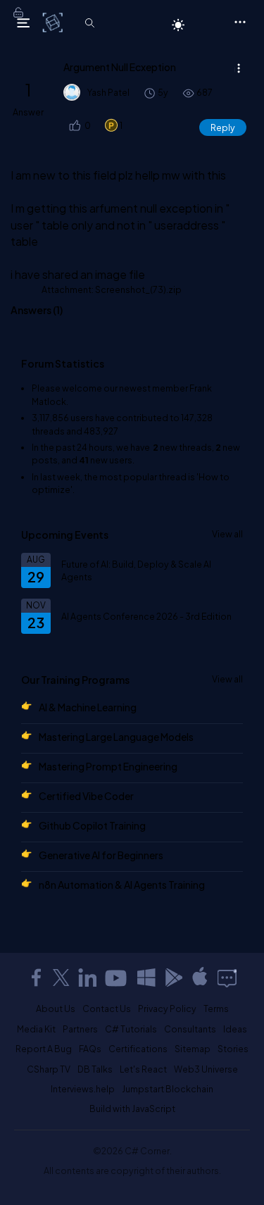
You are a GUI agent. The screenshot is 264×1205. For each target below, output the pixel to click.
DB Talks (95, 1069)
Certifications (138, 1048)
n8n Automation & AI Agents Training (122, 884)
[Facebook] (35, 977)
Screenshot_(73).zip (138, 289)
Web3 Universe (206, 1069)
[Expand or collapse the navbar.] (23, 22)
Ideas (235, 1029)
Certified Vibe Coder (86, 795)
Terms (216, 1008)
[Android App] (173, 977)
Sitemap (192, 1048)
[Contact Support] (227, 977)
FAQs (90, 1048)
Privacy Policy (167, 1008)
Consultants (190, 1029)
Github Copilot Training (92, 825)
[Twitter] (61, 977)
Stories (233, 1048)
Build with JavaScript (132, 1108)
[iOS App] (200, 977)
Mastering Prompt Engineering (108, 766)
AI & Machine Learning (88, 707)
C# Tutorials (131, 1029)
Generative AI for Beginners (101, 855)
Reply (222, 127)
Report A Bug (43, 1048)
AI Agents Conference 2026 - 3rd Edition (146, 616)
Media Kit (36, 1029)
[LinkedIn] (87, 977)
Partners (80, 1029)
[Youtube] (117, 977)
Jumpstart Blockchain (167, 1088)
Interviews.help (83, 1088)
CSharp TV (48, 1069)
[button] (74, 125)
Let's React (143, 1069)
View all (227, 533)
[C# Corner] (54, 22)
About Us (55, 1008)
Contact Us (106, 1008)
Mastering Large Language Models (116, 736)
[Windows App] (146, 977)
